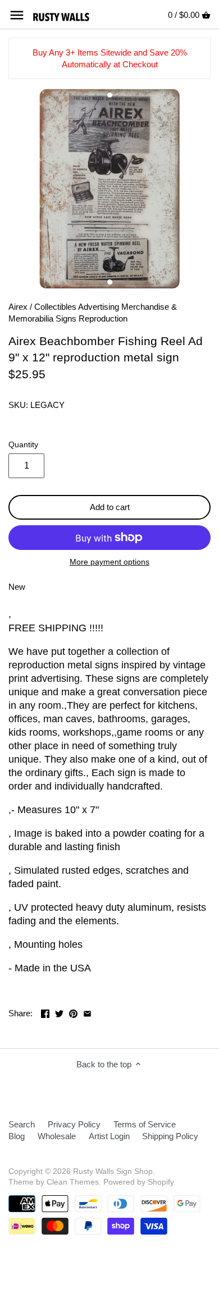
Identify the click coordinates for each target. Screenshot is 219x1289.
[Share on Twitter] (59, 1012)
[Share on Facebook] (45, 1012)
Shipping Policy (170, 1136)
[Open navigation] (16, 15)
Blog (16, 1136)
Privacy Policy (74, 1124)
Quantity (23, 445)
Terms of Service (144, 1124)
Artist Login (109, 1136)
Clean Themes (73, 1182)
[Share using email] (87, 1012)
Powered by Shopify (138, 1182)
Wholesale (57, 1136)
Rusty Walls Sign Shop (113, 1171)
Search (21, 1124)
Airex (18, 306)
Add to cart (110, 507)
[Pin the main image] (73, 1012)
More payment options (109, 562)
